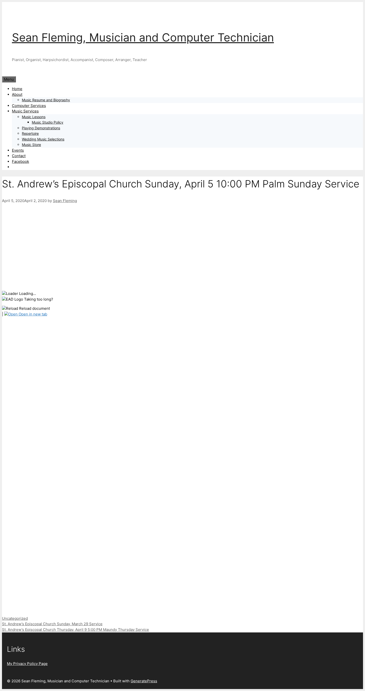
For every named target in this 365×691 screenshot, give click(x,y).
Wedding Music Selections (43, 139)
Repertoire (30, 133)
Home (17, 88)
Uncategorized (15, 618)
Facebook (20, 161)
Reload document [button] (34, 308)
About (17, 94)
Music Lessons (33, 117)
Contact (19, 155)
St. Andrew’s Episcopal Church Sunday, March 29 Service (52, 624)
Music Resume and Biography (46, 100)
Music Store (31, 144)
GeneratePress (144, 681)
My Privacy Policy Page (27, 663)
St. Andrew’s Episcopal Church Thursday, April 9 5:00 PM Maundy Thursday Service (75, 629)
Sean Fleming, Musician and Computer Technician (143, 37)
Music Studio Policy (47, 122)
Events (18, 150)
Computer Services (29, 105)
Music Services (25, 111)
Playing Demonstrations (41, 128)
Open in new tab (32, 314)
